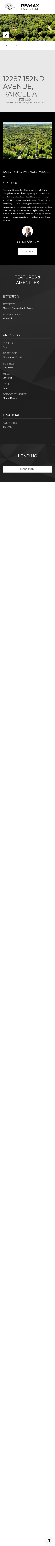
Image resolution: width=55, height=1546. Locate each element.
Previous (7, 45)
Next (16, 45)
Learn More (27, 469)
